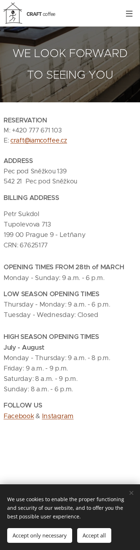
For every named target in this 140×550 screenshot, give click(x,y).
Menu (129, 13)
